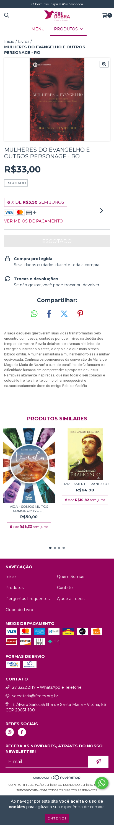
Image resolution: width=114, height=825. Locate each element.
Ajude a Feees (70, 598)
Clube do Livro (19, 609)
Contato (65, 587)
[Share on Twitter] (64, 313)
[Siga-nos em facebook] (22, 732)
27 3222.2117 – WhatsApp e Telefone (47, 687)
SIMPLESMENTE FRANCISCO (85, 484)
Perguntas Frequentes (28, 598)
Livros (23, 41)
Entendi (57, 818)
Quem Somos (70, 576)
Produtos (15, 587)
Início (9, 41)
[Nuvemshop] (57, 779)
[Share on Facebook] (49, 313)
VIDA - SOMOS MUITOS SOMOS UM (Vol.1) (29, 508)
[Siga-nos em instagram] (10, 732)
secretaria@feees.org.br (35, 695)
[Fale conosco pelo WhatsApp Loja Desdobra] (101, 783)
